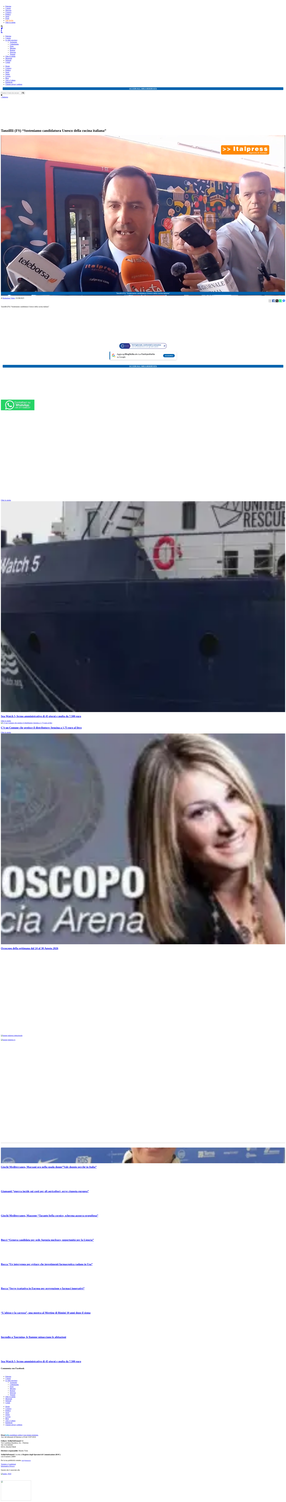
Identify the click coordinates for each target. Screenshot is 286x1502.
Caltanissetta (14, 44)
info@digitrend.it (26, 1460)
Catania (8, 8)
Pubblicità (8, 82)
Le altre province (11, 40)
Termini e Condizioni (8, 1464)
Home (7, 66)
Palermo (8, 6)
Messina (13, 48)
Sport (7, 16)
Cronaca (8, 12)
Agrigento (13, 42)
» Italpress (4, 97)
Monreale (8, 58)
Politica (8, 14)
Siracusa (8, 10)
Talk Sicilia (9, 20)
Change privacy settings (13, 84)
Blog (7, 78)
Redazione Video (9, 298)
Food (7, 18)
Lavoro (8, 76)
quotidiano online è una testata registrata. (19, 1435)
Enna (12, 46)
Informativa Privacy (8, 1466)
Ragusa (12, 50)
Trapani (12, 54)
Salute (7, 74)
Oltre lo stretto (10, 22)
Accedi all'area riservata (143, 89)
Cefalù (7, 62)
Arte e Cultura (10, 80)
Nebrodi (8, 60)
